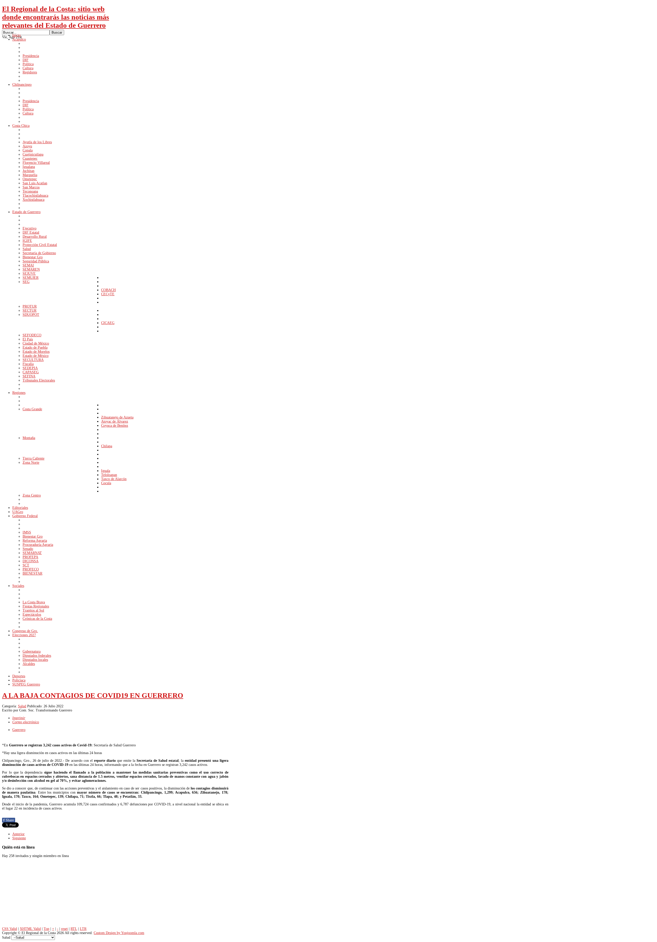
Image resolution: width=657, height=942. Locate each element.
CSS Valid (9, 929)
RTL (74, 929)
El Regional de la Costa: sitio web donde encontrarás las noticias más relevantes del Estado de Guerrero (55, 17)
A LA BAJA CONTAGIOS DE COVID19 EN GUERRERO (92, 695)
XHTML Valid (30, 929)
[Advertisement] (40, 894)
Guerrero (18, 730)
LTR (83, 929)
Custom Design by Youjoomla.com (119, 933)
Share (8, 820)
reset (64, 929)
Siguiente (19, 838)
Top (46, 929)
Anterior (18, 834)
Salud (22, 706)
